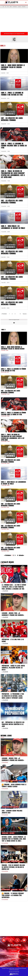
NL (3, 6)
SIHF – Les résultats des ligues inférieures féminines (12, 119)
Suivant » (25, 313)
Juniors (19, 6)
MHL (11, 6)
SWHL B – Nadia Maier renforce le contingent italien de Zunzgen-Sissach (13, 67)
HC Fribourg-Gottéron (6, 780)
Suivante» (21, 555)
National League (11, 754)
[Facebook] (4, 940)
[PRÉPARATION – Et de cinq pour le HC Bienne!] (14, 628)
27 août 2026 (5, 814)
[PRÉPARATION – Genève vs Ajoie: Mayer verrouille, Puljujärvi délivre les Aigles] (14, 655)
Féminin (23, 6)
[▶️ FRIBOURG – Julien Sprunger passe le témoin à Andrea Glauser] (14, 773)
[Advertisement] (14, 20)
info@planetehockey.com (14, 956)
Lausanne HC (4, 754)
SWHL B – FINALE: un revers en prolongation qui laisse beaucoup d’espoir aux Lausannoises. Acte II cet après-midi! (13, 174)
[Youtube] (24, 940)
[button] (26, 2)
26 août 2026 (5, 871)
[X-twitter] (17, 940)
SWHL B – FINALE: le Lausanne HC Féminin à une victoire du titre (12, 93)
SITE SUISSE (18, 754)
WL (8, 6)
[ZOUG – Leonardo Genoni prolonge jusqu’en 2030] (14, 800)
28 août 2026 (5, 591)
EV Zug (3, 807)
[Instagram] (11, 940)
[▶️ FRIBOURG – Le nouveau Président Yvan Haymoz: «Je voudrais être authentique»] (14, 882)
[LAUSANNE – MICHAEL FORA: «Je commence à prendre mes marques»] (14, 602)
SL (5, 6)
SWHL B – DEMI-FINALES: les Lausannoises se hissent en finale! (13, 227)
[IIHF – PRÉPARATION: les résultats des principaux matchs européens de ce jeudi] (14, 711)
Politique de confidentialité (14, 958)
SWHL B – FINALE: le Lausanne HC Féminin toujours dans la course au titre (14, 145)
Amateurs (15, 6)
